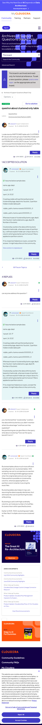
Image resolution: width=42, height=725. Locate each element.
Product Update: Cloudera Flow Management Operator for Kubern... (18, 597)
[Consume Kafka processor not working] (2, 267)
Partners (27, 18)
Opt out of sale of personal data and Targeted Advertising (21, 708)
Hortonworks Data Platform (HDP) (20, 117)
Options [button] (7, 97)
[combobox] (21, 59)
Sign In (6, 28)
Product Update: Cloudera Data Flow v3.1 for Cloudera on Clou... (21, 605)
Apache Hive (13, 114)
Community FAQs (10, 662)
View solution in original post (12, 248)
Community (6, 18)
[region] (21, 696)
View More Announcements (21, 611)
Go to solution (31, 103)
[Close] (39, 671)
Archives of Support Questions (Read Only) (17, 92)
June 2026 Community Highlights (14, 581)
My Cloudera (8, 667)
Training (17, 18)
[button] (38, 130)
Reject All (21, 714)
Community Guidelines (13, 657)
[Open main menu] (39, 28)
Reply (35, 152)
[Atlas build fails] (39, 267)
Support (36, 18)
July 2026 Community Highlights (14, 575)
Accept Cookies (21, 720)
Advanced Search (8, 65)
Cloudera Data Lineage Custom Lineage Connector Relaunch (20, 588)
